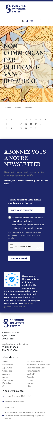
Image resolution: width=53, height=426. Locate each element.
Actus (5, 376)
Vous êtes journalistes (36, 367)
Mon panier (7, 379)
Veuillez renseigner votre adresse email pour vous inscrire (24, 201)
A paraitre (7, 367)
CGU (4, 386)
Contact (30, 382)
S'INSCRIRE (18, 258)
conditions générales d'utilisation (18, 305)
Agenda (30, 376)
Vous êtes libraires (35, 361)
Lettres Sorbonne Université (18, 396)
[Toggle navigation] (44, 22)
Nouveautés (7, 364)
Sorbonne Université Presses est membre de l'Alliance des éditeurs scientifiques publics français (25, 415)
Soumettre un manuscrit (38, 364)
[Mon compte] (27, 21)
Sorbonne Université (14, 401)
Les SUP (30, 373)
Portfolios (6, 382)
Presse (30, 379)
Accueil (8, 107)
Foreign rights (33, 370)
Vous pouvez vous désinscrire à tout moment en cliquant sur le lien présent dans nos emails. (26, 235)
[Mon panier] (31, 21)
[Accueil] (17, 8)
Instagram (10, 406)
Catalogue (7, 370)
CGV (29, 386)
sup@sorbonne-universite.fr (15, 344)
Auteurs (18, 107)
